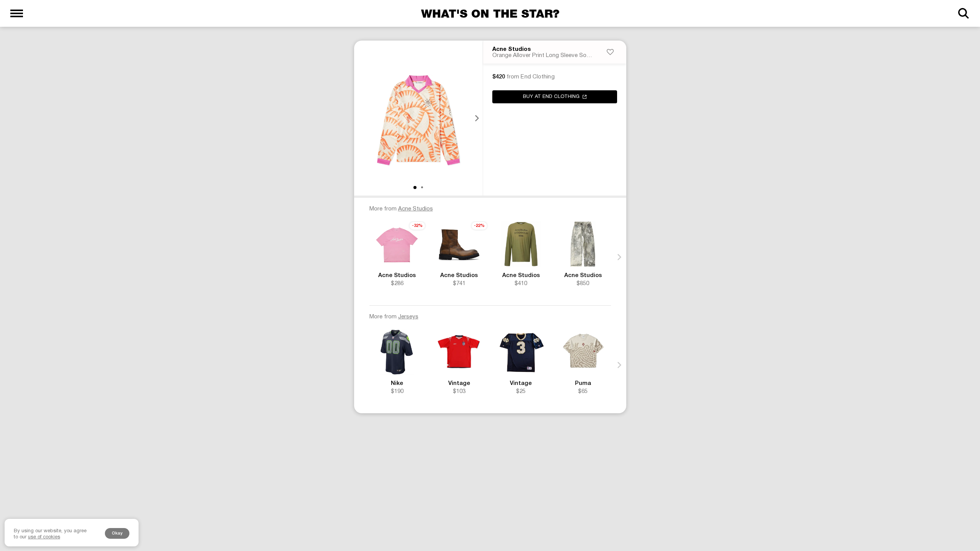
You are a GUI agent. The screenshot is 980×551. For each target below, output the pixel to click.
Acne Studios (511, 49)
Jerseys (408, 317)
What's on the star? (490, 13)
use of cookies (44, 537)
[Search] (963, 13)
